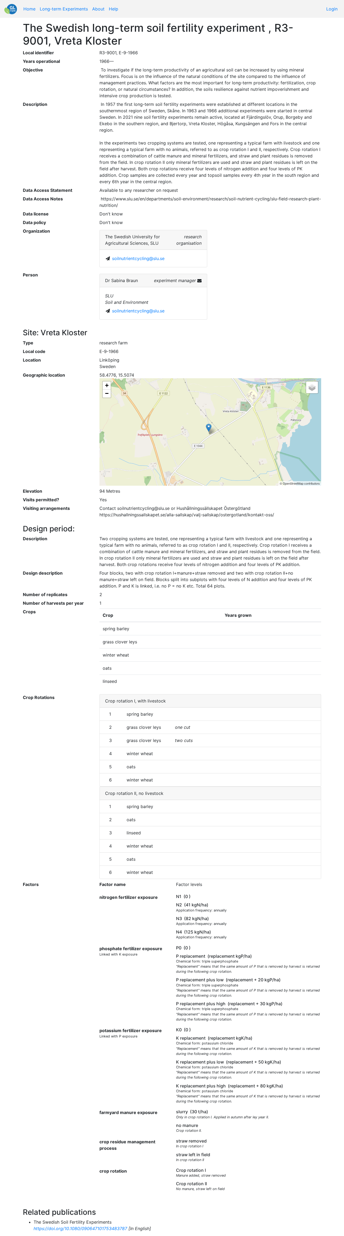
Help (113, 9)
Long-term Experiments (64, 9)
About (98, 9)
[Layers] (312, 387)
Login (332, 9)
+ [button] (107, 385)
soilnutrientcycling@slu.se (138, 258)
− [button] (107, 393)
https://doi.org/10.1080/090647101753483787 (80, 1228)
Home (29, 9)
